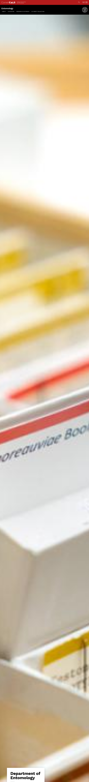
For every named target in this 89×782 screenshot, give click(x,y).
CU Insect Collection (38, 11)
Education (11, 11)
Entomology (7, 8)
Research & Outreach (22, 11)
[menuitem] (3, 11)
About (4, 11)
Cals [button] (83, 2)
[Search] (79, 2)
